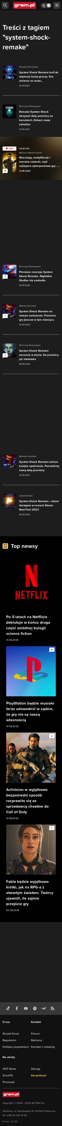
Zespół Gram (11, 1034)
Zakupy (35, 1069)
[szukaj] (5, 5)
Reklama (36, 1040)
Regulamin (9, 1040)
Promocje (9, 1082)
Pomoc (35, 1034)
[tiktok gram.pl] (9, 1008)
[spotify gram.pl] (35, 1008)
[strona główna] (24, 5)
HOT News (9, 1069)
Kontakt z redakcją (43, 1047)
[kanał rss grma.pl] (53, 1008)
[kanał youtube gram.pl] (26, 1008)
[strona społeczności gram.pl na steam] (44, 1008)
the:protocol (38, 1075)
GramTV (8, 1075)
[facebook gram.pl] (17, 1008)
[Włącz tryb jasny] (46, 5)
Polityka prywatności (16, 1047)
